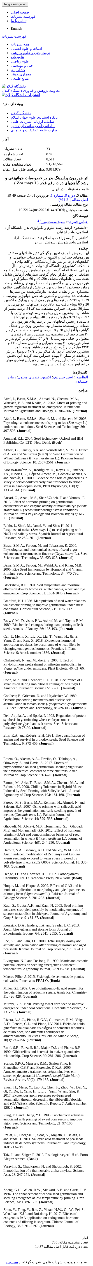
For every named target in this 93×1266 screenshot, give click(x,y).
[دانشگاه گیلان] (14, 86)
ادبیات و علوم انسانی (26, 48)
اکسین (46, 377)
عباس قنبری (78, 222)
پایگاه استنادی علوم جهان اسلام (34, 117)
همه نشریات (20, 44)
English (16, 28)
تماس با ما (18, 21)
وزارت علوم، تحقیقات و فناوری (34, 130)
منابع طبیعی (20, 78)
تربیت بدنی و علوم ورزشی (30, 53)
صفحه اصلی (20, 12)
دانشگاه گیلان (21, 113)
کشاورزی (18, 70)
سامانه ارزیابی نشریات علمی (32, 122)
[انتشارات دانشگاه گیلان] (21, 95)
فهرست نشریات (23, 16)
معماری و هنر (21, 74)
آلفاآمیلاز (81, 377)
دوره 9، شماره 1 (63, 195)
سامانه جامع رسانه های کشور (33, 126)
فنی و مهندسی (22, 65)
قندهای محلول (28, 377)
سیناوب (12, 1262)
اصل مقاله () (73, 200)
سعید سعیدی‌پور (52, 222)
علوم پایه (17, 57)
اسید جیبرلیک (63, 377)
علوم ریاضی (20, 61)
